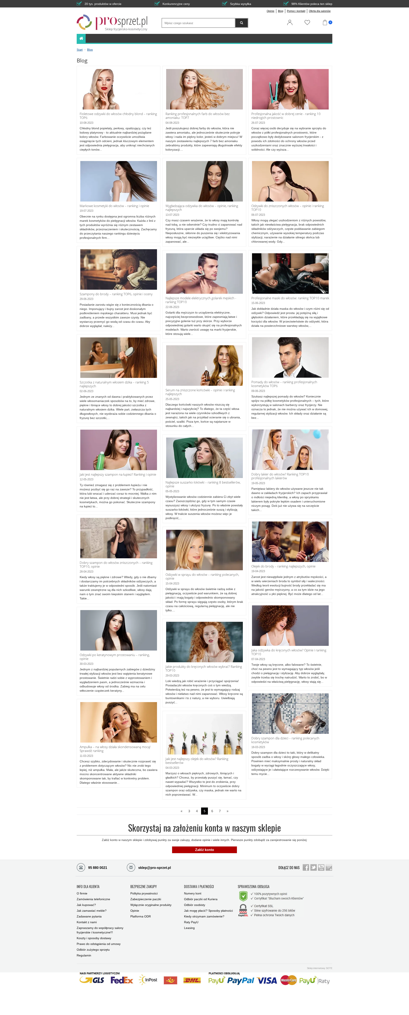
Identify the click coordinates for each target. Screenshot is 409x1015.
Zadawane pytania (89, 916)
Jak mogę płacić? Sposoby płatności (208, 910)
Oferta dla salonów (320, 11)
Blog (280, 11)
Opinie (270, 11)
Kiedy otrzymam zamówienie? (204, 916)
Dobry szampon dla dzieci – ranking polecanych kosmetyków (285, 740)
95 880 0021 (97, 868)
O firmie (82, 893)
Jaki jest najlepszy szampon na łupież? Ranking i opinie (118, 474)
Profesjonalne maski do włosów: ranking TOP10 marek (290, 298)
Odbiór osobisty (194, 905)
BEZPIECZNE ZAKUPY (143, 887)
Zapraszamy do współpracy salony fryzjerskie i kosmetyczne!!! (100, 930)
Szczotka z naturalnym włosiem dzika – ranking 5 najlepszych (114, 384)
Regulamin (84, 955)
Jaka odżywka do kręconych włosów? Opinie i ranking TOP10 (288, 652)
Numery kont (192, 893)
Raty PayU (191, 922)
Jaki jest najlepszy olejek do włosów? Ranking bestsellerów (197, 761)
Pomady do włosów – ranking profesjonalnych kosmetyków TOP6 (284, 384)
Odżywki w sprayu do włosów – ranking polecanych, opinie (202, 576)
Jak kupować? (86, 905)
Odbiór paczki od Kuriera (200, 899)
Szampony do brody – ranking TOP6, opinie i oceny (116, 294)
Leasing (189, 928)
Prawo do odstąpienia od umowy (99, 944)
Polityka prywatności (144, 893)
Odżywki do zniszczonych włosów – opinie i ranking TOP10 (287, 208)
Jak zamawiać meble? (92, 910)
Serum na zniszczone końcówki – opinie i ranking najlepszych (200, 392)
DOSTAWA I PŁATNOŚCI (199, 887)
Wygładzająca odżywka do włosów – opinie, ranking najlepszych (202, 208)
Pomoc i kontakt (296, 11)
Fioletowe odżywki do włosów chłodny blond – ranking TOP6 (118, 116)
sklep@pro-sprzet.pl (154, 868)
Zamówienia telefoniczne (93, 899)
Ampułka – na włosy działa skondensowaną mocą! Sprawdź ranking (115, 749)
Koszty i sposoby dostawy (94, 938)
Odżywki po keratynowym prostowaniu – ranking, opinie (115, 657)
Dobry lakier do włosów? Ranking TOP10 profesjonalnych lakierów (280, 476)
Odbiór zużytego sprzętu (93, 949)
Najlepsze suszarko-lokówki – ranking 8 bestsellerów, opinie (203, 484)
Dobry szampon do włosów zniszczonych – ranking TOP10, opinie (116, 564)
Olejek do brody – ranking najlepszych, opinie (283, 566)
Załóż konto (204, 850)
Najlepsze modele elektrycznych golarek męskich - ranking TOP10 (201, 300)
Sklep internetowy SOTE (319, 968)
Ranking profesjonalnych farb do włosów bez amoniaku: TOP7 (198, 116)
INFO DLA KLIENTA (88, 887)
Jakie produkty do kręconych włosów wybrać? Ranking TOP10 (204, 668)
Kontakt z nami (87, 922)
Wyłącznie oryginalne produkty (150, 905)
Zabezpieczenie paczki (145, 899)
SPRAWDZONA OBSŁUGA (253, 887)
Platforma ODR (140, 916)
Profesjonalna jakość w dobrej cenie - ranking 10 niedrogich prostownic (286, 116)
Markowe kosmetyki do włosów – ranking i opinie (114, 206)
